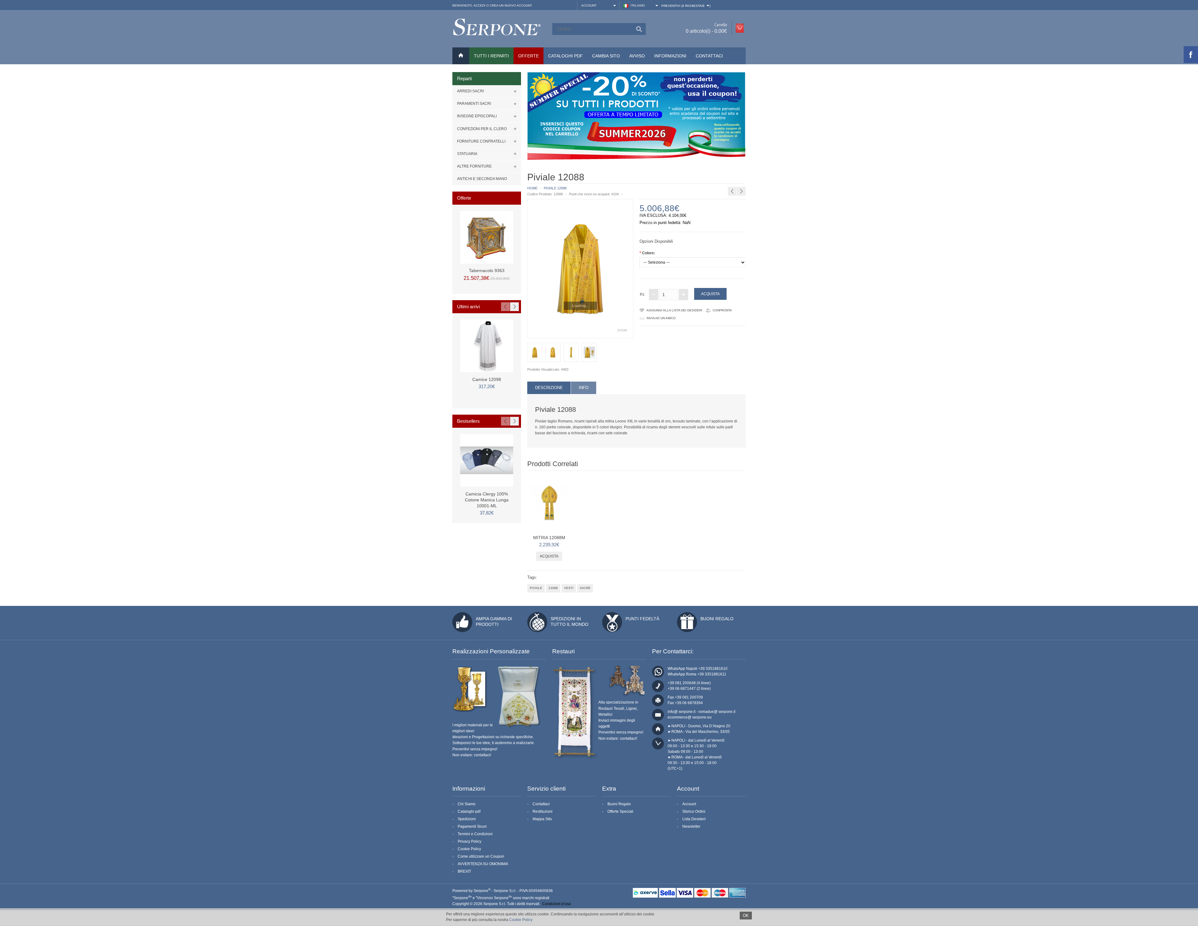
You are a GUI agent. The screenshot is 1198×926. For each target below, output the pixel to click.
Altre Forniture (474, 166)
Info (583, 387)
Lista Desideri (694, 819)
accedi (479, 5)
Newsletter (691, 826)
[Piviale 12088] (580, 268)
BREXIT (464, 871)
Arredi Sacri (470, 91)
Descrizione (549, 387)
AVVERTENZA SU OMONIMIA (483, 864)
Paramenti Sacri (474, 103)
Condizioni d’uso (556, 904)
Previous (505, 306)
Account (689, 804)
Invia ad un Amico (661, 318)
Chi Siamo (466, 804)
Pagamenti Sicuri (472, 826)
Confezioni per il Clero (482, 129)
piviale (536, 588)
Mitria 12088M (763, 176)
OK (746, 915)
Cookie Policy (469, 849)
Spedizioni (467, 819)
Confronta (722, 310)
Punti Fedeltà (642, 618)
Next (514, 306)
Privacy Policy (469, 841)
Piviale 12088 (555, 188)
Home (532, 188)
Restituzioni (543, 811)
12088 (553, 588)
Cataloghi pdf (469, 811)
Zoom (622, 330)
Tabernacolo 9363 (486, 270)
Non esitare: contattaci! (471, 755)
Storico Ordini (693, 811)
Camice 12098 (486, 379)
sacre (585, 588)
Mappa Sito (542, 819)
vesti (568, 588)
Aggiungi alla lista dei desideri (674, 310)
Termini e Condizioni (475, 834)
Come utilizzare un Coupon (481, 856)
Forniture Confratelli (481, 141)
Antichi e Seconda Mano (482, 179)
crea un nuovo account (511, 5)
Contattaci (709, 55)
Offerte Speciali (620, 811)
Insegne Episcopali (477, 116)
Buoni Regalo (716, 618)
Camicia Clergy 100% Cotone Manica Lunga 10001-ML (487, 499)
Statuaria (467, 154)
